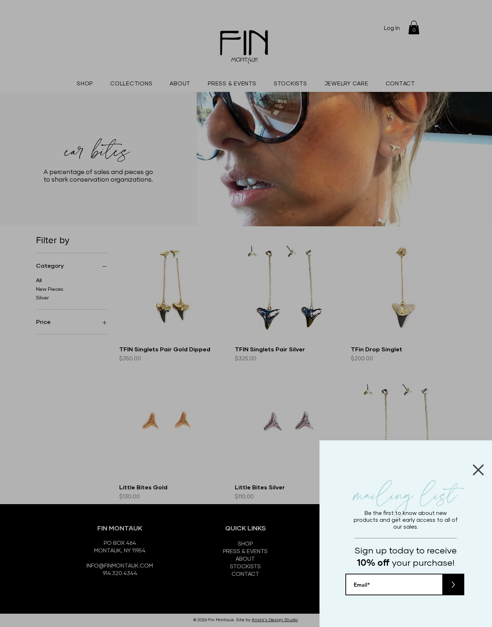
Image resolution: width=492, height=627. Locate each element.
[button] (478, 469)
